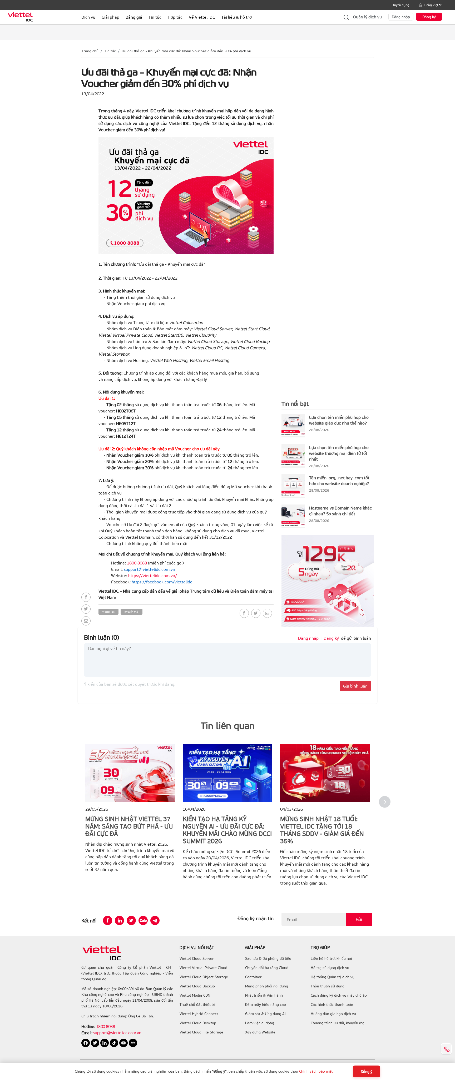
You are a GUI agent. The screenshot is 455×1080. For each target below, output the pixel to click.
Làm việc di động (259, 1023)
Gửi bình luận (355, 686)
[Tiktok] (114, 1042)
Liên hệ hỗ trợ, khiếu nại (331, 958)
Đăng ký (429, 16)
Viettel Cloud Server (197, 958)
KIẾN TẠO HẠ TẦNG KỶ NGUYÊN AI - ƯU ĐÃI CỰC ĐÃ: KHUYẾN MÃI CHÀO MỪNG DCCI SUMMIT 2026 (227, 829)
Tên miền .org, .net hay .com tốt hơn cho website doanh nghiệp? (339, 480)
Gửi (359, 919)
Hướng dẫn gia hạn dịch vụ (333, 1014)
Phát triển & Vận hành (264, 995)
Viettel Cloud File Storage (201, 1032)
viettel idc (108, 611)
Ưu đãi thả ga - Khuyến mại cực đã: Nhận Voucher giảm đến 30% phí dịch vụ (186, 50)
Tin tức (110, 50)
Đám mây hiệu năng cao (265, 1004)
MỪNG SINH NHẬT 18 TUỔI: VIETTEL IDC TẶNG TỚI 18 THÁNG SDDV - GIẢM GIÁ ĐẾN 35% (322, 829)
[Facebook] (86, 597)
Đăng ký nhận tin (256, 918)
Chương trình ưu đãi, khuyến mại (338, 1023)
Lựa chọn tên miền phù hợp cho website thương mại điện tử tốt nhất (339, 453)
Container (253, 977)
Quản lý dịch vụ (367, 16)
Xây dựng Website (260, 1032)
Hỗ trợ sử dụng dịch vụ (330, 968)
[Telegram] (155, 920)
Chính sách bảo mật (316, 1071)
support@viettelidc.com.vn (116, 1032)
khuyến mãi (132, 611)
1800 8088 (105, 1026)
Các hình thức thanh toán (332, 1004)
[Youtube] (124, 1042)
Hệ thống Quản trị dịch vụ (332, 977)
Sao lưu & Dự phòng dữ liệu (268, 958)
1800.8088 (137, 563)
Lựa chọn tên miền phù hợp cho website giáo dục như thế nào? (339, 420)
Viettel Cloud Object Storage (204, 977)
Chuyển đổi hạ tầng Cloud (266, 968)
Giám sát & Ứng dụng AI (265, 1014)
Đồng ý (366, 1071)
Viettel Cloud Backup (197, 986)
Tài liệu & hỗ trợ (236, 17)
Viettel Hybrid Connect (199, 1014)
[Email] (86, 620)
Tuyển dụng (401, 5)
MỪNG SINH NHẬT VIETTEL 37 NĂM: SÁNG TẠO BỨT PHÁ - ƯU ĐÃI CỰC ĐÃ (129, 825)
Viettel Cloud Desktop (198, 1023)
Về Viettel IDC (202, 17)
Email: (86, 1032)
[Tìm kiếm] (346, 17)
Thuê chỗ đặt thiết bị (197, 1004)
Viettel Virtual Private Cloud (203, 968)
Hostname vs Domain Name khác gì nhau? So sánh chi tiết (340, 510)
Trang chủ (89, 50)
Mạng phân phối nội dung (266, 986)
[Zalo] (143, 920)
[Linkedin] (119, 920)
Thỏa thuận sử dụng (327, 986)
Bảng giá (134, 17)
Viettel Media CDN (195, 995)
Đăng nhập (401, 16)
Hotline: (88, 1026)
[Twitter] (86, 609)
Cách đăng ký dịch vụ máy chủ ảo (339, 995)
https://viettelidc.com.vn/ (152, 575)
